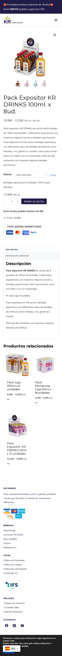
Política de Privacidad (14, 560)
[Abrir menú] (56, 20)
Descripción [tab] (12, 249)
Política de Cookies (12, 564)
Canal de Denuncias (12, 611)
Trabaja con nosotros (14, 603)
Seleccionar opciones (17, 406)
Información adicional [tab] (17, 255)
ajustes (25, 646)
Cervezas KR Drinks (13, 534)
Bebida (8, 174)
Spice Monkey (10, 538)
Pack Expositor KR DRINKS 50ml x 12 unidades (17, 448)
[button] (54, 35)
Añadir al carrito (34, 201)
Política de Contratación (15, 568)
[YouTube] (22, 625)
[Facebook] (6, 625)
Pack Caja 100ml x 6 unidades (14, 386)
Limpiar (53, 175)
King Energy (9, 530)
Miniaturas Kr (10, 547)
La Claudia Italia (11, 607)
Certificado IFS (10, 573)
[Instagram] (14, 625)
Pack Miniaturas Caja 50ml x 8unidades (43, 387)
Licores (7, 543)
